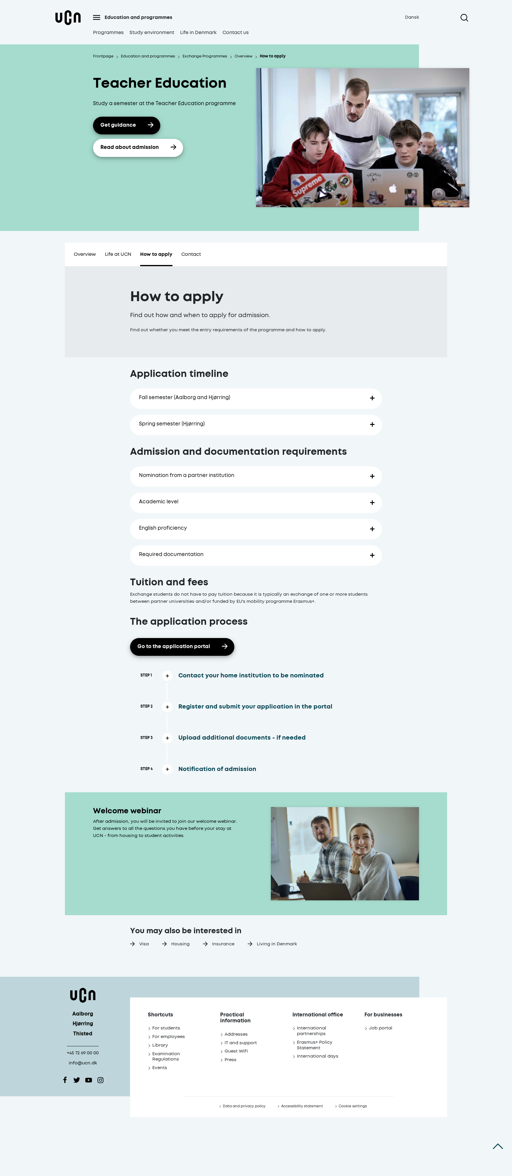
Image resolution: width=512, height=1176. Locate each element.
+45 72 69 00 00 (83, 1053)
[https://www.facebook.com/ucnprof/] (64, 1080)
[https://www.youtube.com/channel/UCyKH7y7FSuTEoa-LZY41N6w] (88, 1080)
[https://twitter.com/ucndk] (76, 1080)
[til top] (498, 1146)
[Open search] (464, 18)
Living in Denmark (277, 944)
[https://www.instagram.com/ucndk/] (100, 1080)
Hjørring (83, 1023)
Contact (191, 254)
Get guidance (118, 125)
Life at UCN (118, 254)
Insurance (223, 944)
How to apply (156, 254)
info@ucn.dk (83, 1063)
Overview (85, 254)
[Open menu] (96, 17)
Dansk (412, 17)
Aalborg (82, 1014)
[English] (68, 24)
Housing (180, 944)
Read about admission (129, 147)
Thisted (82, 1034)
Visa (144, 944)
